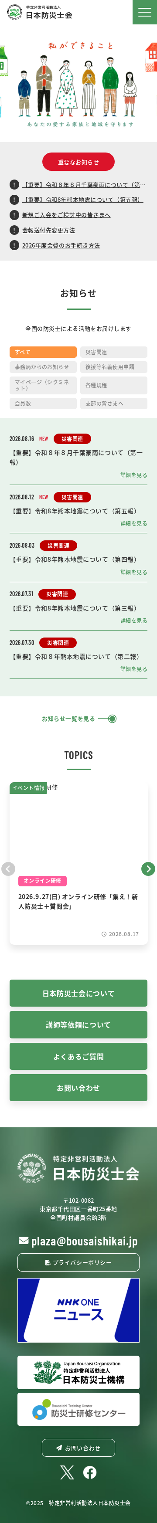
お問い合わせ (78, 1087)
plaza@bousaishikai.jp (84, 1241)
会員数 (23, 403)
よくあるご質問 (78, 1056)
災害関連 (96, 352)
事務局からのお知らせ (42, 366)
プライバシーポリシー (81, 1262)
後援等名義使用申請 (109, 366)
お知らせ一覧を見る (68, 718)
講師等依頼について (78, 1024)
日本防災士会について (78, 993)
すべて (23, 352)
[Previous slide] (8, 867)
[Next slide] (148, 867)
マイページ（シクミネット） (42, 385)
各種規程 (96, 385)
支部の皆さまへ (104, 403)
